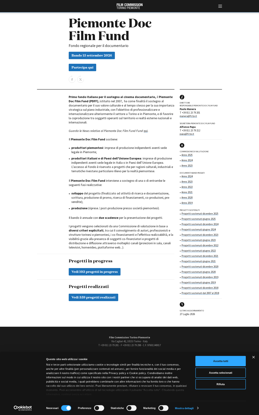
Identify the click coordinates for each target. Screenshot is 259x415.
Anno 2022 (187, 187)
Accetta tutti (220, 361)
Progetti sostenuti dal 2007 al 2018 (200, 293)
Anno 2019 (187, 202)
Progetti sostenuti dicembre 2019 (199, 277)
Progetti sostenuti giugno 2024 (198, 229)
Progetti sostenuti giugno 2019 (198, 282)
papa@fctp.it (187, 134)
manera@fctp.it (188, 116)
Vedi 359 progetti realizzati (93, 297)
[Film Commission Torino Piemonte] (130, 6)
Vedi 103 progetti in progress (95, 271)
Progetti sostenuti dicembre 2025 (199, 213)
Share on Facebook (72, 79)
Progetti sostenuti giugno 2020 (198, 272)
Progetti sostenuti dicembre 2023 (199, 234)
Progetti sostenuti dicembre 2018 (199, 287)
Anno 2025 (187, 155)
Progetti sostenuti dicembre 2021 (199, 256)
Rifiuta (221, 384)
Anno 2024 (187, 160)
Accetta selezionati (220, 372)
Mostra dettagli (184, 408)
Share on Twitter (80, 79)
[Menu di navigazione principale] (220, 6)
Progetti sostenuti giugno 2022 (198, 250)
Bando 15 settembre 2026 (92, 55)
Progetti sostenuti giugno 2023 (198, 240)
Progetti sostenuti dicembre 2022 (199, 245)
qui (146, 131)
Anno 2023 (187, 165)
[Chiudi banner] (253, 357)
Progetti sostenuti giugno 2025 (198, 219)
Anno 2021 (187, 192)
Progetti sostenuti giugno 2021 (198, 261)
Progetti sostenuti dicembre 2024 (199, 224)
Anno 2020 (187, 197)
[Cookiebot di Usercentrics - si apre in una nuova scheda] (22, 408)
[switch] (99, 408)
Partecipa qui (82, 67)
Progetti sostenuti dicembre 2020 (199, 266)
